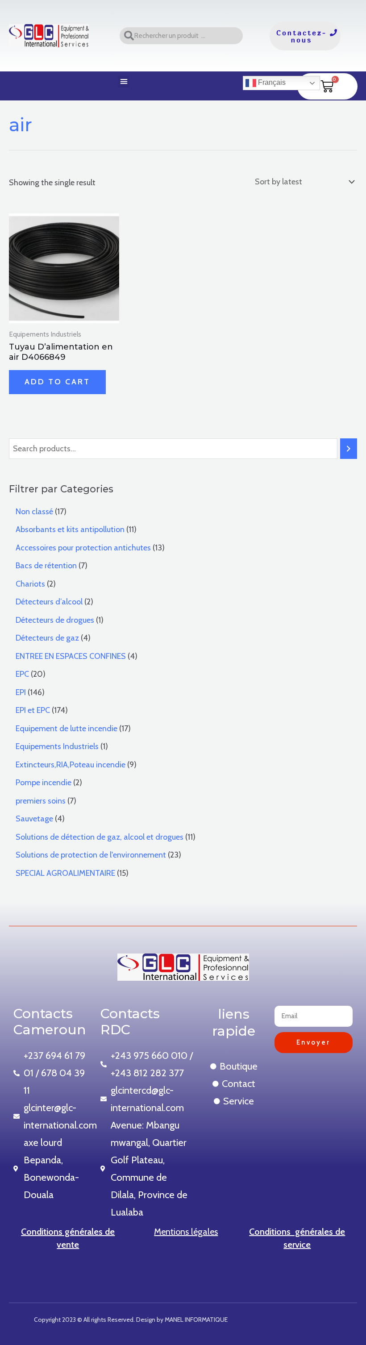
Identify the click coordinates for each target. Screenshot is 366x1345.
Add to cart (57, 382)
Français (271, 82)
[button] (123, 81)
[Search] (348, 448)
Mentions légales (186, 1231)
